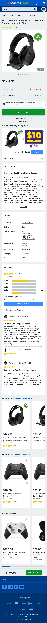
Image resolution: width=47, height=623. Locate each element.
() (17, 27)
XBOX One (26, 237)
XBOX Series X (32, 15)
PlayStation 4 (27, 233)
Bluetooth (25, 243)
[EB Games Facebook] (4, 587)
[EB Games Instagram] (10, 587)
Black (24, 227)
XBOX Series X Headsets (20, 398)
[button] (18, 74)
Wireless (25, 245)
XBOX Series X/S (28, 239)
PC (23, 231)
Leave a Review (23, 304)
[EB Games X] (16, 587)
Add (37, 152)
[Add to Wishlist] (27, 404)
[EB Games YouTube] (21, 587)
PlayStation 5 (27, 235)
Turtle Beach (27, 249)
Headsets (20, 15)
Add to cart (23, 112)
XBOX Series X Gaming (19, 454)
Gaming (12, 15)
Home (4, 15)
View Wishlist (23, 121)
